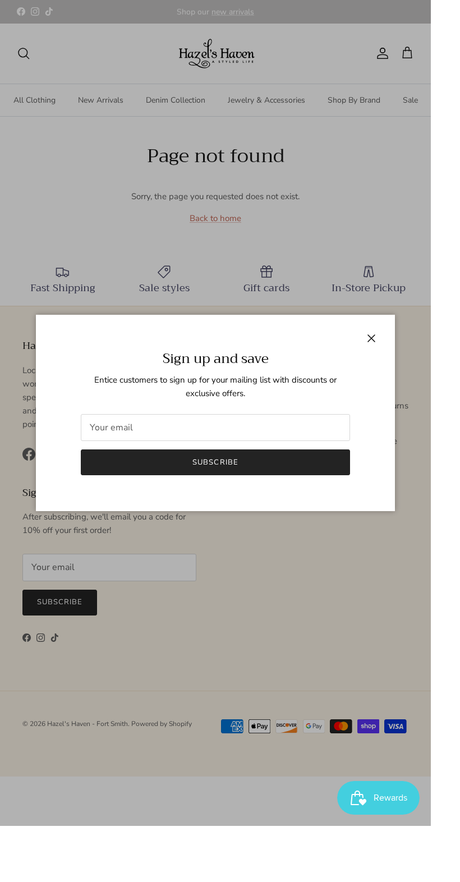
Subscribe (215, 462)
